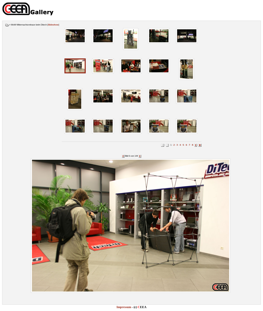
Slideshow (53, 25)
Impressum (123, 307)
